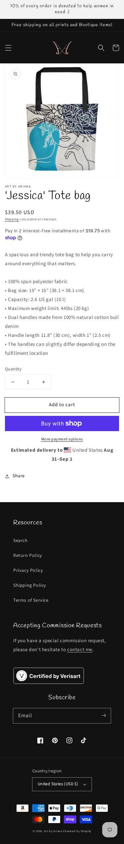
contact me (79, 649)
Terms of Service (31, 600)
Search (20, 540)
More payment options (62, 439)
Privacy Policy (28, 570)
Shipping (12, 219)
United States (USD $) (58, 784)
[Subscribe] (103, 715)
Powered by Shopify (77, 831)
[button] (8, 47)
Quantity (13, 369)
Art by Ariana (53, 831)
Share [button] (19, 476)
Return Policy (27, 555)
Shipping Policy (29, 585)
